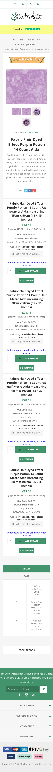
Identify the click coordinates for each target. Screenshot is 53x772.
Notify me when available (27, 253)
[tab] (26, 568)
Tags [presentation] (26, 576)
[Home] (13, 39)
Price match (26, 280)
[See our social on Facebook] (19, 695)
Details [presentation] (26, 568)
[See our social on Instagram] (26, 695)
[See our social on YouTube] (33, 695)
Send (43, 689)
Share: (20, 190)
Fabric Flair (34, 132)
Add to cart (31, 270)
